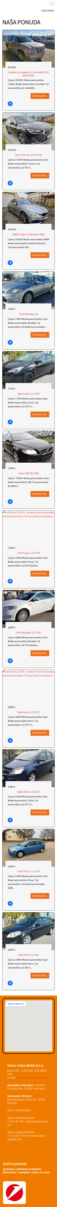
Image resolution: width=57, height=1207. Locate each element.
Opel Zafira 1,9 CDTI (28, 791)
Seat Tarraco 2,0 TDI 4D (28, 154)
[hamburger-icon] (52, 4)
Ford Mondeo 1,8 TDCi (28, 632)
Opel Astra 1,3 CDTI (28, 712)
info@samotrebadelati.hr (32, 1077)
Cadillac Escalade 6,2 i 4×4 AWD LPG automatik (28, 74)
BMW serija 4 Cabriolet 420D (29, 234)
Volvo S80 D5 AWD (28, 473)
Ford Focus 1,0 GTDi (28, 552)
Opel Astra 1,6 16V (28, 954)
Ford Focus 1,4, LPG (28, 871)
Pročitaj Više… (39, 95)
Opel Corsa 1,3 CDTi (28, 393)
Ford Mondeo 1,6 (28, 314)
